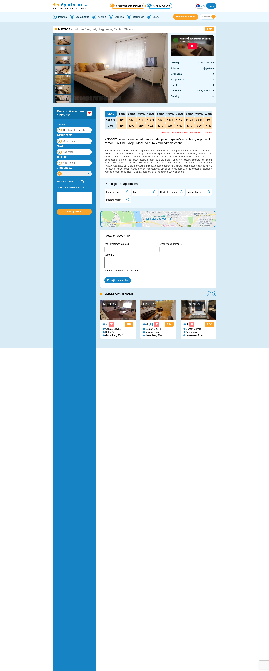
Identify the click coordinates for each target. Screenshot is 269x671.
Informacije (138, 17)
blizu (115, 162)
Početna (62, 17)
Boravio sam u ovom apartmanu (121, 270)
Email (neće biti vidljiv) (171, 244)
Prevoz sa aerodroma (68, 181)
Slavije (121, 162)
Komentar (109, 254)
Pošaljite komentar (117, 280)
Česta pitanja (82, 17)
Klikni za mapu (158, 219)
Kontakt (102, 17)
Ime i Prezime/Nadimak (116, 244)
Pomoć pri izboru (185, 16)
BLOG (156, 17)
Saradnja (119, 17)
